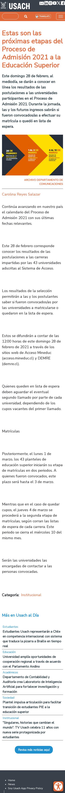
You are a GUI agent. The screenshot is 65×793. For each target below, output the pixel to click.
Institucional (31, 595)
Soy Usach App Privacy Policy (25, 788)
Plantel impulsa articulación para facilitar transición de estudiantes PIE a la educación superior (32, 707)
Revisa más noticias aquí (34, 750)
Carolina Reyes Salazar (21, 194)
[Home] (15, 6)
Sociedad (8, 698)
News (11, 784)
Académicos (10, 672)
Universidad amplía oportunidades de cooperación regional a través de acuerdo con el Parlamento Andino (32, 661)
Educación (9, 652)
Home (11, 780)
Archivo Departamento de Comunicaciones (43, 182)
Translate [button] (44, 16)
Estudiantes (10, 627)
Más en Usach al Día (20, 615)
